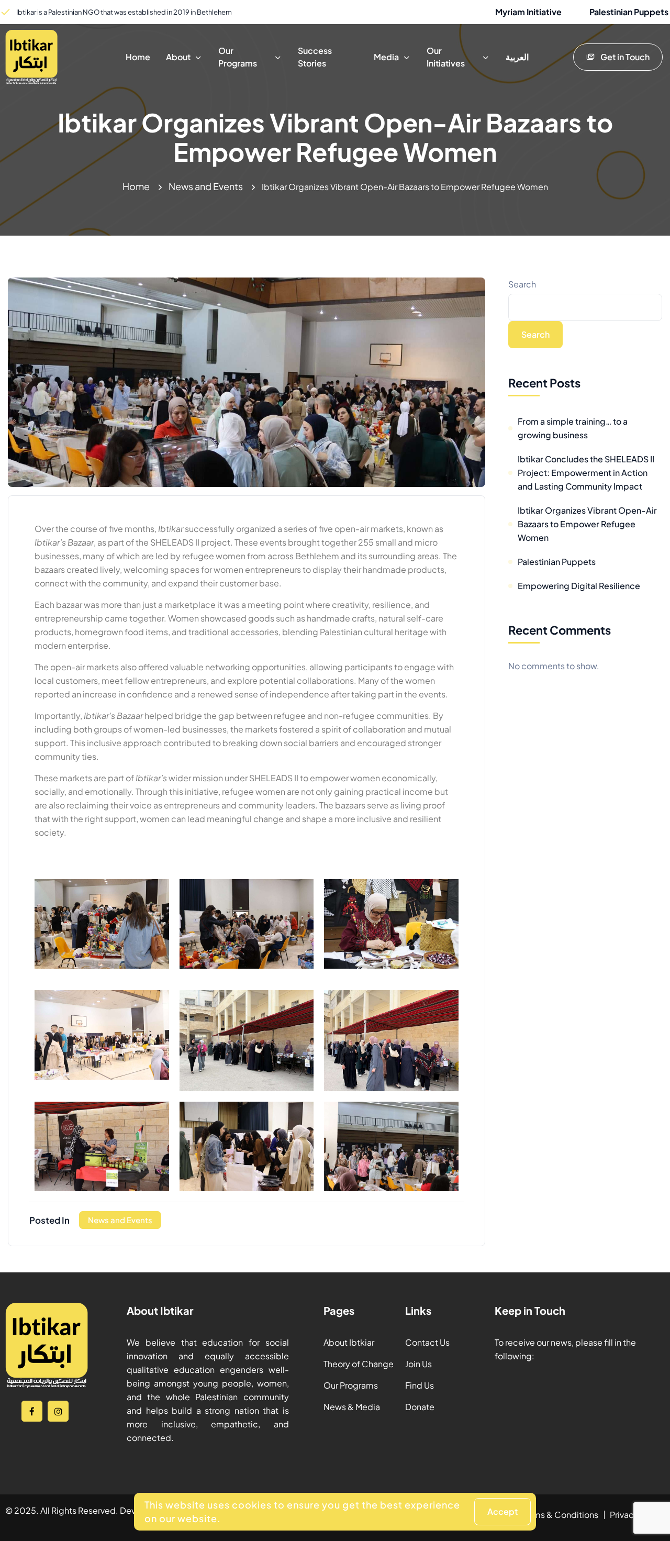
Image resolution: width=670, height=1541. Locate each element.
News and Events (206, 186)
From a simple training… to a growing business (573, 428)
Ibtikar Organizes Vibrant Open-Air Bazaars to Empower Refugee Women (587, 524)
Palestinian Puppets (557, 561)
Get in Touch (625, 56)
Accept (502, 1511)
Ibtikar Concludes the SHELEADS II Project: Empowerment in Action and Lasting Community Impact (586, 472)
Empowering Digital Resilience (579, 585)
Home (136, 186)
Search (522, 284)
